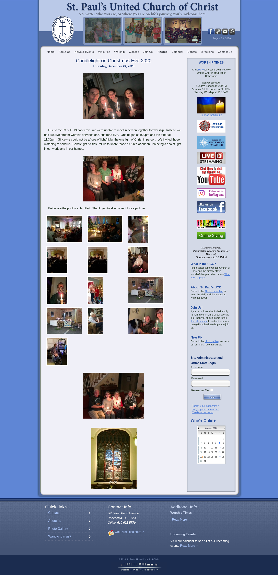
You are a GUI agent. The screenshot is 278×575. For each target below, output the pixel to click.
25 (209, 457)
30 (201, 461)
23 (201, 457)
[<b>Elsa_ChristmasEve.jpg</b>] (138, 260)
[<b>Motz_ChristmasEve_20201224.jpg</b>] (146, 290)
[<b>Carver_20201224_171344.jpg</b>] (105, 229)
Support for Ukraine (211, 115)
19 (212, 452)
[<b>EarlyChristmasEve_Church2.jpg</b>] (97, 260)
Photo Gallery (58, 528)
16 (201, 452)
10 (205, 448)
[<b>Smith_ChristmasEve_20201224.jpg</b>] (95, 321)
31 (205, 461)
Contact (53, 513)
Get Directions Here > (129, 531)
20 (216, 452)
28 (220, 457)
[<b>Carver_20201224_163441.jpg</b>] (64, 229)
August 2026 (211, 428)
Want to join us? (59, 536)
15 (223, 448)
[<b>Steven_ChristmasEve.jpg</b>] (57, 352)
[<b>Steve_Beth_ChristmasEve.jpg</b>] (146, 320)
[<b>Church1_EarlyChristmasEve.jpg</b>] (57, 260)
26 (212, 457)
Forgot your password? (205, 405)
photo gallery (212, 341)
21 (220, 452)
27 (216, 457)
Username (197, 367)
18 (209, 452)
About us (54, 520)
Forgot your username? (205, 409)
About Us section (214, 291)
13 (216, 448)
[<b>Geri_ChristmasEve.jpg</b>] (57, 290)
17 (205, 452)
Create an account (202, 412)
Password (197, 378)
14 (220, 448)
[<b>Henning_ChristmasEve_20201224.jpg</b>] (95, 290)
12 (212, 448)
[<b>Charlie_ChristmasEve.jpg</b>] (138, 229)
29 (223, 457)
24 (205, 457)
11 (209, 448)
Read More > (180, 519)
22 (223, 452)
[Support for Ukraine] (211, 105)
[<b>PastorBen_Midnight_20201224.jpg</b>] (64, 320)
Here (201, 69)
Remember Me (200, 390)
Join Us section (199, 321)
